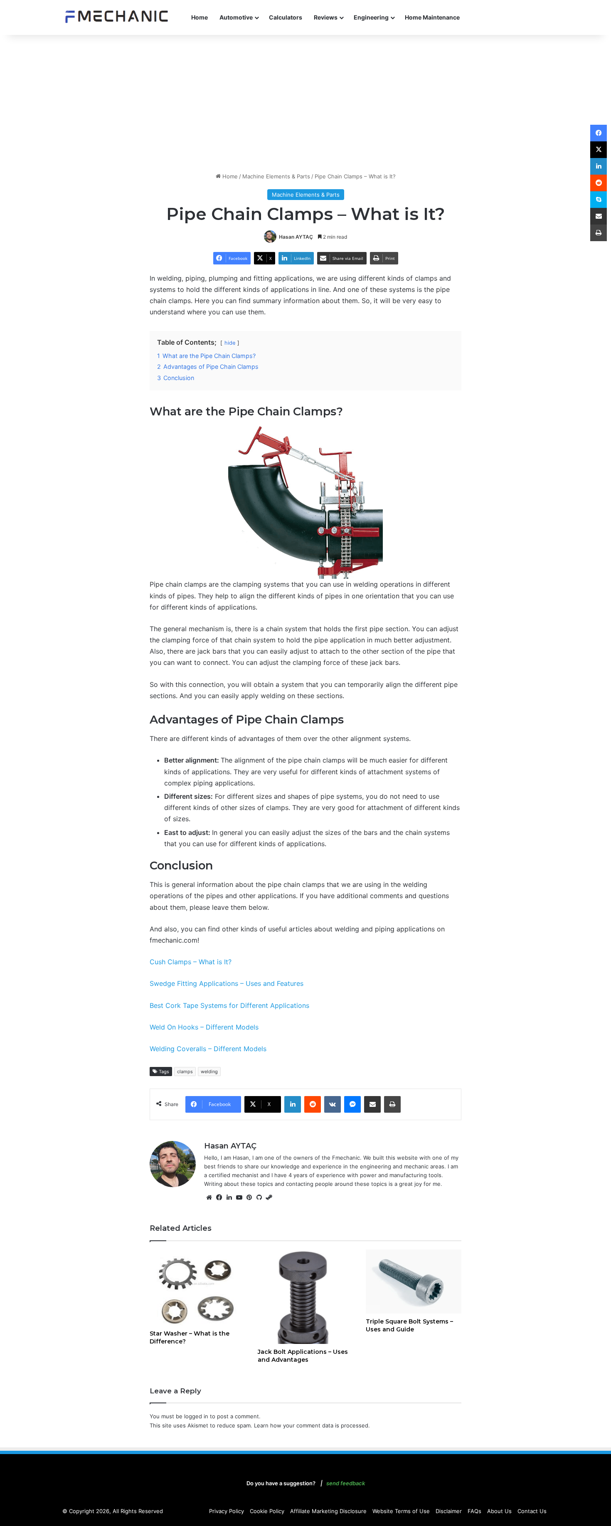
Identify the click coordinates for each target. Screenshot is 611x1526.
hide (229, 343)
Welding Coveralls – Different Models (208, 1048)
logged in (196, 1416)
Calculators (285, 17)
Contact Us (532, 1511)
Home (199, 17)
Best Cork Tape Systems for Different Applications (229, 1005)
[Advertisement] (305, 101)
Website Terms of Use (401, 1511)
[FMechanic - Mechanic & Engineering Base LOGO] (116, 17)
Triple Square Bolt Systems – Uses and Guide (409, 1325)
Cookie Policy (267, 1511)
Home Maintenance (432, 17)
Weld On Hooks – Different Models (204, 1027)
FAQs (474, 1511)
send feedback (345, 1483)
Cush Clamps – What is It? (191, 962)
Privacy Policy (226, 1511)
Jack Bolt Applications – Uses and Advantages (303, 1355)
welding (209, 1071)
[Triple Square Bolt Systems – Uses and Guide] (413, 1281)
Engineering (371, 17)
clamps (185, 1071)
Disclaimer (449, 1511)
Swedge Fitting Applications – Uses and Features (226, 983)
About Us (499, 1511)
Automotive (236, 17)
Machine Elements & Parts (276, 176)
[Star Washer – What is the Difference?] (197, 1287)
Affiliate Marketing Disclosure (328, 1511)
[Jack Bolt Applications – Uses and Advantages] (305, 1296)
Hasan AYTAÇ (296, 237)
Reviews (326, 17)
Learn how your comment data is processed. (312, 1425)
